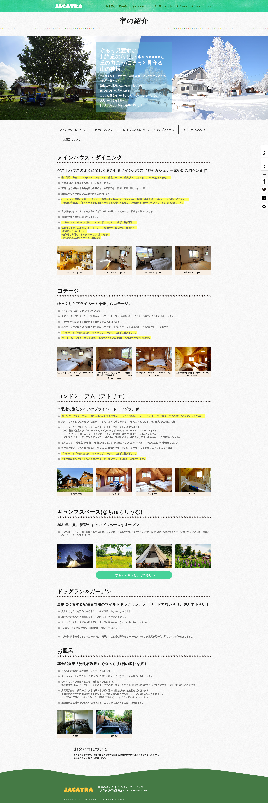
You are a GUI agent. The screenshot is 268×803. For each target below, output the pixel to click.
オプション (181, 6)
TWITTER (264, 189)
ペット (168, 6)
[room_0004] (114, 359)
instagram (264, 197)
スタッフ (209, 6)
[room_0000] (114, 258)
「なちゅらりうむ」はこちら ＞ (134, 575)
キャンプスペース (141, 6)
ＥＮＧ (264, 164)
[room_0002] (193, 258)
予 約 (264, 151)
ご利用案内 (109, 6)
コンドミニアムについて (133, 129)
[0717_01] (75, 556)
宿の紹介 (123, 6)
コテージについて (102, 129)
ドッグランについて (194, 129)
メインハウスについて (71, 129)
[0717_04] (114, 556)
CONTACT (264, 206)
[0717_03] (154, 556)
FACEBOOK (264, 181)
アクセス (196, 6)
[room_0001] (154, 258)
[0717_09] (193, 556)
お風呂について (72, 139)
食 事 (157, 6)
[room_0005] (154, 359)
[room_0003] (75, 359)
